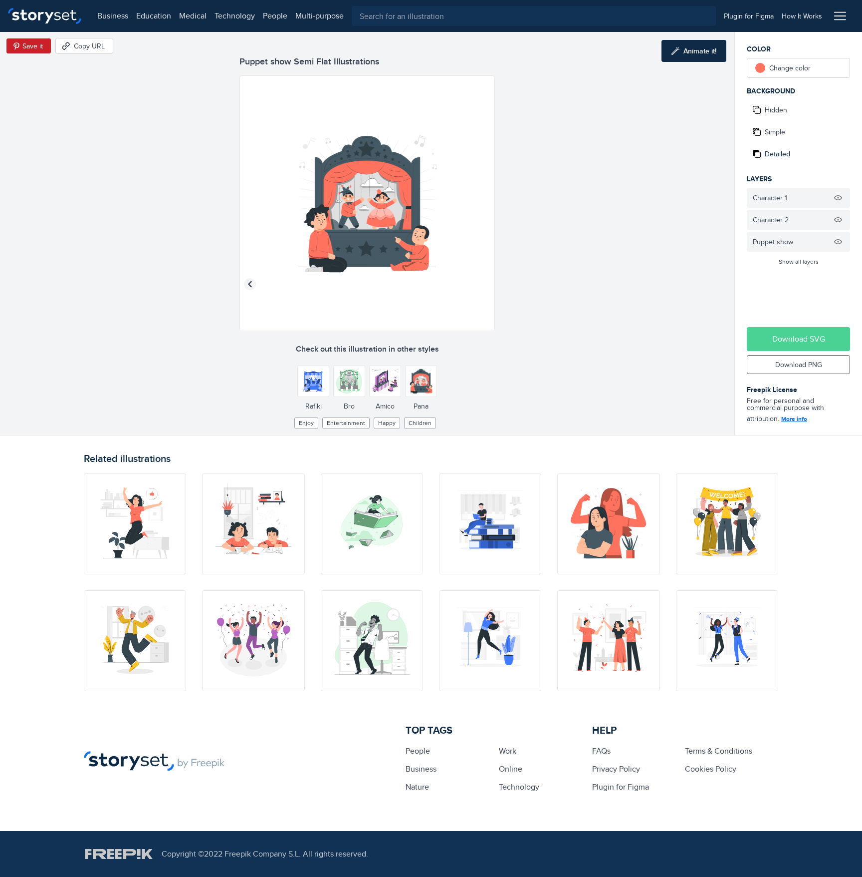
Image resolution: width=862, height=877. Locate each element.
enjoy (306, 423)
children (420, 423)
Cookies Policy (710, 769)
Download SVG (798, 339)
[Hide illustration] (838, 198)
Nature (417, 787)
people (275, 15)
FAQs (601, 751)
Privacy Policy (616, 769)
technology (235, 15)
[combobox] (534, 16)
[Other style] (313, 381)
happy (387, 423)
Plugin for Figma (620, 787)
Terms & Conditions (718, 751)
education (153, 15)
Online (510, 769)
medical (193, 15)
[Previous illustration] (250, 284)
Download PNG (798, 365)
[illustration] (135, 523)
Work (507, 751)
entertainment (346, 423)
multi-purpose (319, 15)
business (112, 15)
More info (794, 419)
